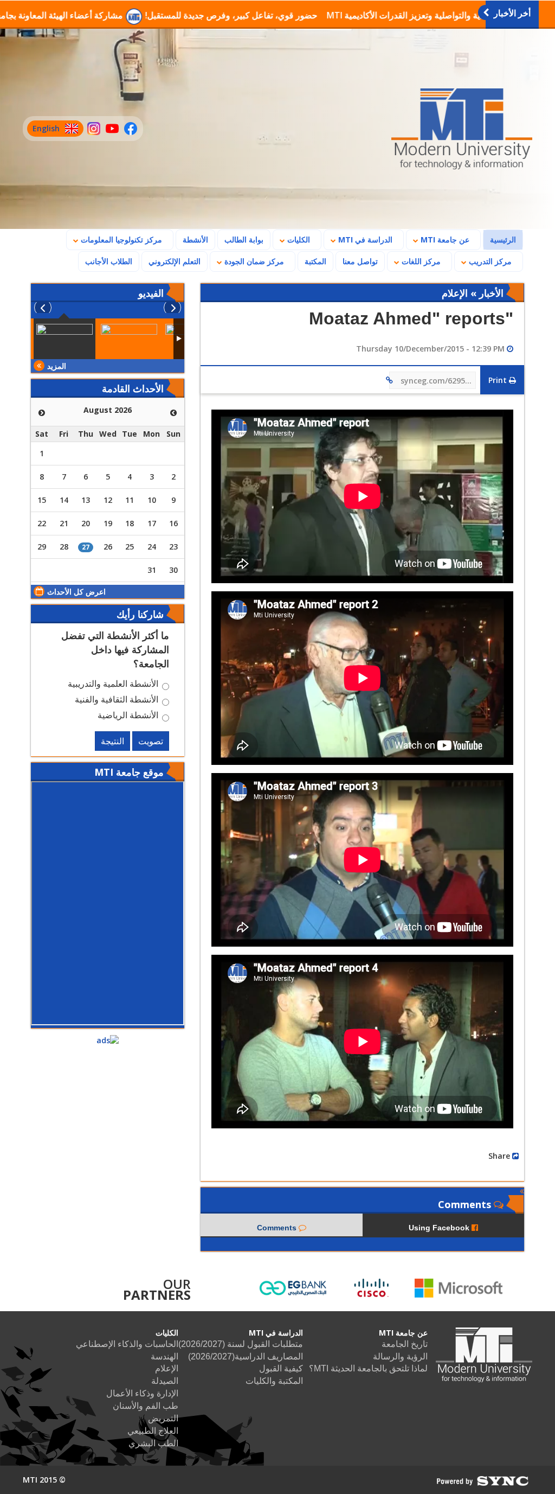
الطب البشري (153, 1443)
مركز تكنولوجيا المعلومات (120, 239)
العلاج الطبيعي (152, 1430)
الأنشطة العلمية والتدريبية (113, 685)
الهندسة (164, 1356)
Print (498, 380)
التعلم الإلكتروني (175, 261)
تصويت (150, 741)
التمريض (163, 1418)
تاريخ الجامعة (405, 1344)
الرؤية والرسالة (400, 1356)
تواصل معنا (360, 261)
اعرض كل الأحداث (76, 591)
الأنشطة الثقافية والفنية (116, 701)
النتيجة (112, 741)
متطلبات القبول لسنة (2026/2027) (240, 1344)
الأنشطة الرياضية (128, 716)
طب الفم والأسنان (145, 1405)
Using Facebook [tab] (440, 1227)
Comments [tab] (278, 1227)
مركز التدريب (489, 261)
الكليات (297, 239)
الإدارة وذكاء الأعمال (142, 1393)
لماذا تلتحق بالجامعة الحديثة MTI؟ (368, 1368)
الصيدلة (164, 1381)
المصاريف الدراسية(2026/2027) (245, 1356)
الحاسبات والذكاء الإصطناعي (127, 1344)
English (43, 130)
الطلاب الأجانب (105, 261)
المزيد (56, 366)
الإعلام (166, 1368)
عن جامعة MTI (443, 239)
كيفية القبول (281, 1368)
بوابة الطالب (243, 239)
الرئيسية (499, 239)
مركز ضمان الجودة (253, 261)
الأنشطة (195, 239)
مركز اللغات (420, 261)
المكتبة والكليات (274, 1381)
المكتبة (315, 261)
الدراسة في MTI (364, 239)
